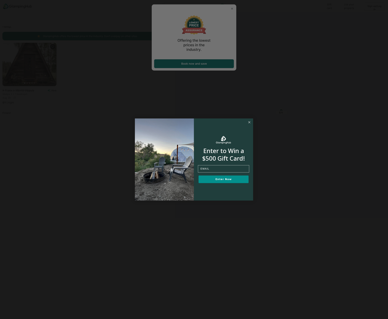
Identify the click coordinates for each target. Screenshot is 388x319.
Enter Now (224, 179)
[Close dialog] (249, 122)
